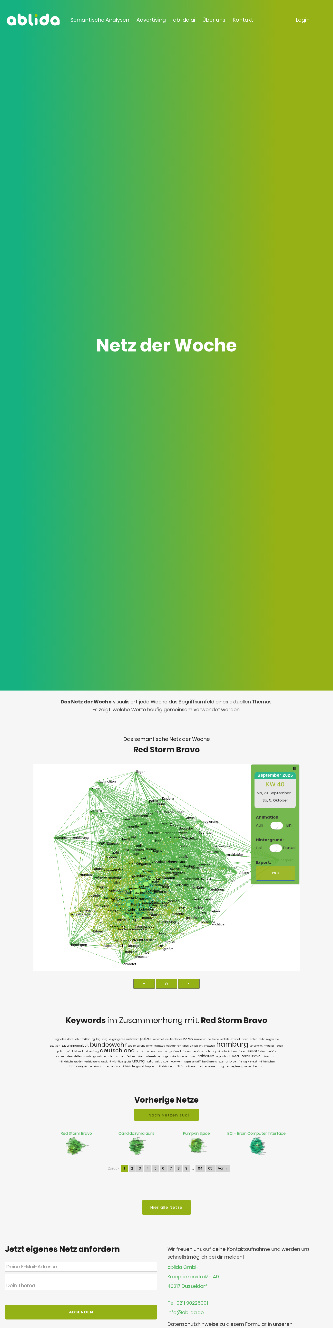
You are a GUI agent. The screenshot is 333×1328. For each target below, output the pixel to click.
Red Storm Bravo (76, 1133)
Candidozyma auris (136, 1133)
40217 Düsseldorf (187, 1286)
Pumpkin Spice (196, 1133)
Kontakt (243, 19)
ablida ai (184, 19)
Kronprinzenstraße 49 (193, 1277)
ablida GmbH (182, 1267)
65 (210, 1168)
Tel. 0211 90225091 (187, 1303)
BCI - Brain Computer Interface (256, 1133)
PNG (275, 873)
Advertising (151, 19)
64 (200, 1168)
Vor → (223, 1168)
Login (303, 19)
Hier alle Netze (166, 1207)
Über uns (214, 19)
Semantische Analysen (99, 19)
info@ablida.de (185, 1312)
